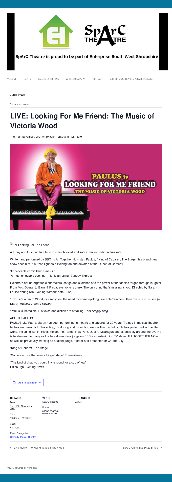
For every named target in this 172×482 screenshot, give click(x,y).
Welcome (11, 79)
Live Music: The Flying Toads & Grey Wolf (38, 447)
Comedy (14, 437)
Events (27, 79)
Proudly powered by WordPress (22, 467)
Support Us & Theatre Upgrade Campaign (131, 79)
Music (23, 437)
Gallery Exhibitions (48, 79)
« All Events (17, 95)
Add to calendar (27, 382)
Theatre (32, 437)
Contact (97, 79)
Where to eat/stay (75, 79)
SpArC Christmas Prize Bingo (141, 447)
